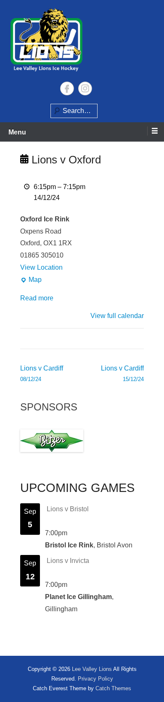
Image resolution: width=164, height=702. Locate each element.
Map (31, 281)
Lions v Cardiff (41, 374)
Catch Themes (113, 688)
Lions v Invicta (68, 560)
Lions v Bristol (68, 509)
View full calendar (117, 315)
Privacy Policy (95, 679)
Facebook (67, 88)
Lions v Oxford (65, 159)
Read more (36, 298)
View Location (41, 267)
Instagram (85, 88)
